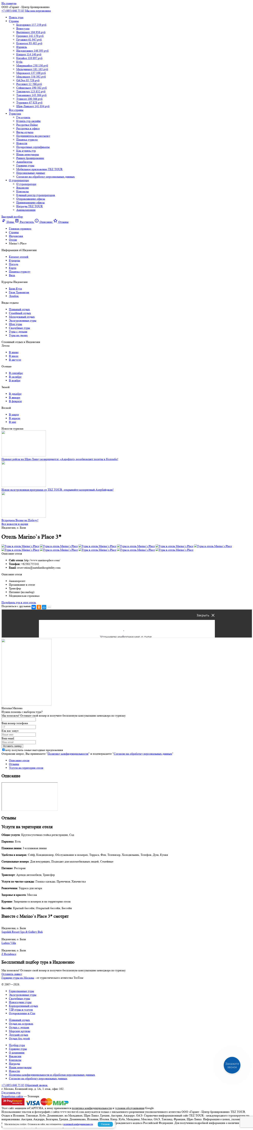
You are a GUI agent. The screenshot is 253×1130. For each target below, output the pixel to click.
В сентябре (16, 373)
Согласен (105, 1124)
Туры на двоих (18, 335)
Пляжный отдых (19, 309)
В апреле (14, 418)
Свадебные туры (19, 328)
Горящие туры (25, 165)
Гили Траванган (19, 292)
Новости (21, 143)
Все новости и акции (14, 524)
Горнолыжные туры (21, 991)
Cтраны (14, 21)
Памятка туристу (19, 271)
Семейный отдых (20, 313)
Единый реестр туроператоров (35, 195)
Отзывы (14, 764)
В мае (12, 422)
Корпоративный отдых (23, 1006)
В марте (14, 414)
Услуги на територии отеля (26, 768)
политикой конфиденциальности (78, 1124)
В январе (14, 397)
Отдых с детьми (19, 1027)
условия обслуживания (129, 1108)
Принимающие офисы (30, 202)
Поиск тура (16, 17)
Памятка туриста (27, 139)
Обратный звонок (36, 1085)
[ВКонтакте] (33, 607)
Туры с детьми (18, 331)
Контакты (22, 191)
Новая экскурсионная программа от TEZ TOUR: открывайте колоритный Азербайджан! (57, 489)
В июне (14, 352)
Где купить (23, 117)
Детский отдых (18, 1034)
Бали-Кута (15, 288)
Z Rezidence (8, 954)
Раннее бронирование (30, 158)
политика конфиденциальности (92, 1108)
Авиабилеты (24, 161)
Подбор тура (17, 1045)
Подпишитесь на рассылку (33, 136)
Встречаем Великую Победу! (19, 520)
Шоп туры (15, 324)
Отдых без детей (19, 1038)
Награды (14, 1063)
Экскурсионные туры (22, 320)
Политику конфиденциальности (68, 753)
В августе (15, 359)
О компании (16, 1052)
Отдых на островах (21, 1023)
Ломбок (14, 296)
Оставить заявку (11, 974)
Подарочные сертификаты (33, 147)
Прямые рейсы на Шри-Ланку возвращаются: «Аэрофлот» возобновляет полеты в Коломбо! (59, 459)
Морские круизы (19, 1031)
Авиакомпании (26, 210)
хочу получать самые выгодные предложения (34, 750)
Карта (12, 268)
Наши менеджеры (27, 154)
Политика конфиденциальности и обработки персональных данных (52, 1074)
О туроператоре (19, 180)
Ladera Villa (8, 943)
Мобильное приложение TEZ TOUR (39, 169)
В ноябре (14, 380)
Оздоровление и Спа (22, 1013)
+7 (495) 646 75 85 (12, 10)
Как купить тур (26, 150)
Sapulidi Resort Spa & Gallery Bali (22, 932)
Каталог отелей (18, 256)
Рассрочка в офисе (28, 128)
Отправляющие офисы (30, 199)
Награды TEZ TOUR (29, 206)
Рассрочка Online (27, 124)
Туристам (15, 113)
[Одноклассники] (39, 607)
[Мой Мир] (44, 607)
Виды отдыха (24, 132)
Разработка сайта (12, 1096)
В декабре (15, 393)
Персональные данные (30, 173)
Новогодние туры (20, 1002)
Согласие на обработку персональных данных (45, 176)
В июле (13, 356)
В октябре (15, 376)
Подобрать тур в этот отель (18, 602)
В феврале (15, 401)
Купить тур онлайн (28, 121)
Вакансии (22, 187)
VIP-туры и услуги (21, 1009)
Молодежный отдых (22, 316)
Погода (13, 264)
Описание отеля (19, 760)
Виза (12, 275)
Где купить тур (10, 1092)
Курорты (14, 260)
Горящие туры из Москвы (17, 977)
